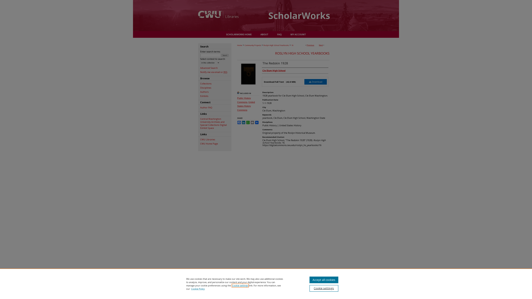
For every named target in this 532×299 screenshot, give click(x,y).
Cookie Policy (198, 288)
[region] (266, 284)
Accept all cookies (324, 280)
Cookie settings (240, 285)
